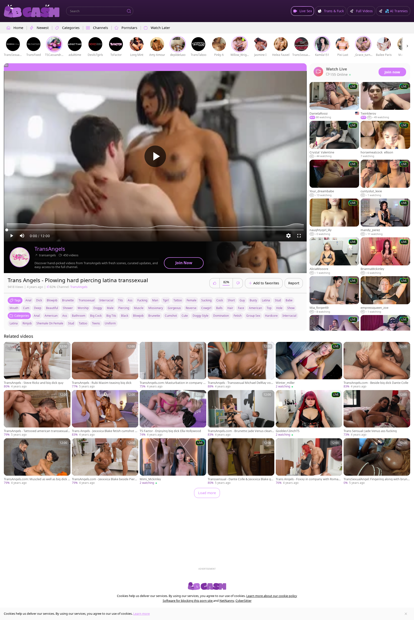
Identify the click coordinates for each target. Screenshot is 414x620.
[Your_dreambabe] (334, 178)
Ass (64, 316)
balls (219, 308)
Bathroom (78, 316)
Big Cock (96, 316)
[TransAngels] (20, 257)
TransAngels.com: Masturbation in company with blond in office (173, 382)
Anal (37, 316)
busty (253, 300)
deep (37, 308)
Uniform (110, 323)
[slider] (155, 230)
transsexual (87, 300)
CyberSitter (244, 600)
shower (68, 308)
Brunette (154, 316)
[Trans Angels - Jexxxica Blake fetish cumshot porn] (105, 413)
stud (278, 300)
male (110, 308)
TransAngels (49, 249)
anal (28, 300)
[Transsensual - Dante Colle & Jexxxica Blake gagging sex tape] (241, 461)
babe (289, 300)
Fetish (238, 316)
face (241, 308)
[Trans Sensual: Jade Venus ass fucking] (377, 413)
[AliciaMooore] (334, 256)
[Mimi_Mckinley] (173, 461)
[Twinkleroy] (385, 100)
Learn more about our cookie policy (271, 596)
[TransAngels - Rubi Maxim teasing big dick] (105, 365)
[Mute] (22, 235)
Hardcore (271, 316)
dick (39, 300)
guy (242, 300)
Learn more (141, 613)
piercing (123, 308)
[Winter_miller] (309, 365)
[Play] (155, 156)
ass (130, 300)
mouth (14, 308)
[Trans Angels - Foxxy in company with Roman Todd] (309, 461)
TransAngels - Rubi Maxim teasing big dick (102, 382)
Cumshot (171, 316)
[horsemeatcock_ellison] (385, 139)
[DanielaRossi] (334, 100)
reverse (191, 308)
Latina (14, 323)
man (155, 300)
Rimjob (27, 323)
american (255, 308)
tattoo (177, 300)
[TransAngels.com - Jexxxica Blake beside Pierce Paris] (105, 461)
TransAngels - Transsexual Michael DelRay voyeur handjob (241, 382)
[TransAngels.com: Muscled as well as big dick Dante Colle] (37, 461)
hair (230, 308)
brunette (68, 300)
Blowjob (138, 316)
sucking (206, 300)
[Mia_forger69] (334, 295)
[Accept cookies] (406, 613)
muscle (139, 308)
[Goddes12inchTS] (309, 413)
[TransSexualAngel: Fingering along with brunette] (377, 461)
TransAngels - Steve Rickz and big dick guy (33, 382)
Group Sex (253, 316)
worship (83, 308)
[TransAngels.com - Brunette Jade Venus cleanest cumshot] (241, 413)
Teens (96, 323)
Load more (207, 493)
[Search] (129, 11)
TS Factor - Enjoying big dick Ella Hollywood (170, 431)
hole (279, 308)
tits (120, 300)
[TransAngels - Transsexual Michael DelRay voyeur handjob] (241, 365)
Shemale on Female (49, 323)
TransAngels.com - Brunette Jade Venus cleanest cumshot (240, 431)
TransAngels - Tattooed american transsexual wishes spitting (36, 431)
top (269, 308)
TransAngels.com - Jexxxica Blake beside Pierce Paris (105, 479)
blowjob (52, 300)
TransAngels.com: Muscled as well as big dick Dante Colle (37, 479)
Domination (221, 316)
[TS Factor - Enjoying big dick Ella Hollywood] (173, 413)
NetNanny (226, 600)
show (290, 308)
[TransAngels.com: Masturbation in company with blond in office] (173, 365)
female (191, 300)
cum (26, 308)
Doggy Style (200, 316)
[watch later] (9, 347)
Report (293, 283)
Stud (71, 323)
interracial (106, 300)
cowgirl (206, 308)
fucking (142, 300)
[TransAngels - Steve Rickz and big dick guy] (37, 365)
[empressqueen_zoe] (385, 295)
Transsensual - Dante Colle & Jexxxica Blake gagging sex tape (240, 479)
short (231, 300)
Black (124, 316)
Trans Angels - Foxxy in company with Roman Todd (308, 479)
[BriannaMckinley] (385, 256)
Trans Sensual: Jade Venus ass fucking (370, 431)
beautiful (52, 308)
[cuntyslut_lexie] (385, 178)
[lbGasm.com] (31, 11)
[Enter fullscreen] (299, 235)
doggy (97, 308)
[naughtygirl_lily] (334, 217)
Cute (185, 316)
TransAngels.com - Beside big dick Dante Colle (376, 382)
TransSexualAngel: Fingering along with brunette (376, 479)
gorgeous (174, 308)
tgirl (166, 300)
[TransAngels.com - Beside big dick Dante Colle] (377, 365)
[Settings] (288, 235)
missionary (155, 308)
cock (219, 300)
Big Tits (111, 316)
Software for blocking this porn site (188, 600)
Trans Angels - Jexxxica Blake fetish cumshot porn (104, 431)
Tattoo (83, 323)
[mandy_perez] (385, 217)
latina (266, 300)
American (51, 316)
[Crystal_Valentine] (334, 139)
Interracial (289, 316)
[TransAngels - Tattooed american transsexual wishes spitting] (37, 413)
